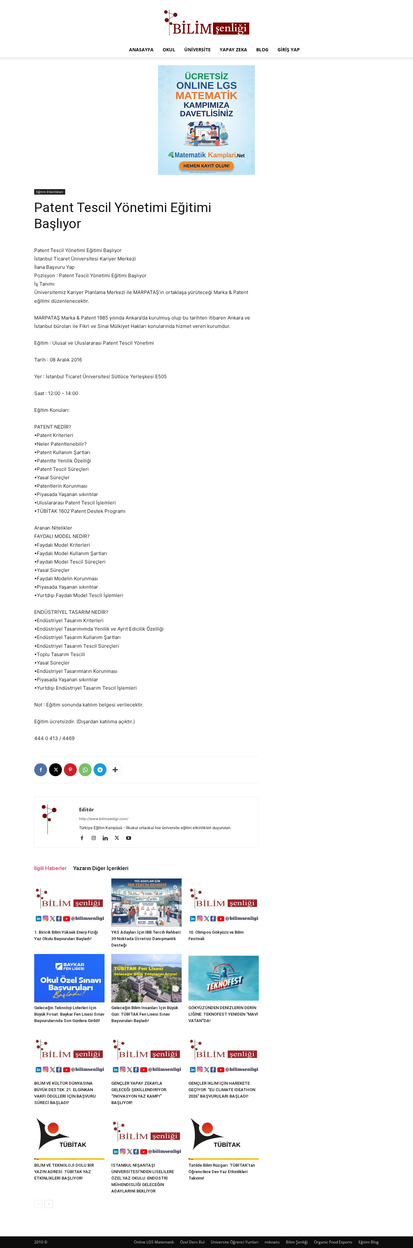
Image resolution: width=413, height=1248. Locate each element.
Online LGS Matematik (154, 1242)
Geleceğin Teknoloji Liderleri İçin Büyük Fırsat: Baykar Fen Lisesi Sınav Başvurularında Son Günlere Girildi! (69, 1014)
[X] (55, 769)
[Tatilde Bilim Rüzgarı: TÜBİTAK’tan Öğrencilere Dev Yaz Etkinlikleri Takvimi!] (223, 1135)
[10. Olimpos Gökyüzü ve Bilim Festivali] (223, 902)
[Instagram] (96, 838)
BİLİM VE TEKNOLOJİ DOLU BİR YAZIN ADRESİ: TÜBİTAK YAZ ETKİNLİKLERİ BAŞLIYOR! (64, 1172)
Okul (169, 49)
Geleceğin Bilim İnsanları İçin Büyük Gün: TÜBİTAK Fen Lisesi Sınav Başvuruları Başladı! (144, 1014)
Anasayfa (141, 49)
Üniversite (197, 49)
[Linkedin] (107, 838)
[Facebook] (40, 769)
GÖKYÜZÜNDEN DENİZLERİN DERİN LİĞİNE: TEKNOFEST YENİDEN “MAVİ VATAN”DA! (223, 1014)
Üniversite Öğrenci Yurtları (234, 1242)
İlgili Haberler (50, 868)
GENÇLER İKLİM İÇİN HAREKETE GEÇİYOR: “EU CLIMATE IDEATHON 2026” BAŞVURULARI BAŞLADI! (221, 1090)
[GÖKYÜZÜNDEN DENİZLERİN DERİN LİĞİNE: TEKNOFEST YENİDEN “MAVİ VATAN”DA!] (223, 978)
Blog (262, 49)
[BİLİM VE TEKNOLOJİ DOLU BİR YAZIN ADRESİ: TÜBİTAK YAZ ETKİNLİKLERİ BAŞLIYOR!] (69, 1135)
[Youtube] (131, 838)
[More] (115, 769)
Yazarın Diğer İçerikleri (100, 868)
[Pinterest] (70, 769)
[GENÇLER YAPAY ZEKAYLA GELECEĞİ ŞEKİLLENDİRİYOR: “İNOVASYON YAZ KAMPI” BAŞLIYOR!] (146, 1054)
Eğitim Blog (368, 1242)
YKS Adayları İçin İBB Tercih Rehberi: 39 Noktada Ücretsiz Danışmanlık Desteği (146, 939)
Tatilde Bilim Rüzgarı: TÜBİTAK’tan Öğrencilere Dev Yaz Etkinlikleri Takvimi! (221, 1172)
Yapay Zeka (233, 49)
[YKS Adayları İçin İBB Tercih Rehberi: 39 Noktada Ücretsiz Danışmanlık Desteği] (146, 902)
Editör (86, 809)
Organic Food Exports (333, 1242)
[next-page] (49, 1204)
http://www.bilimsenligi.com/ (103, 819)
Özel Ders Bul (192, 1242)
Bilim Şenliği (297, 1242)
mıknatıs (272, 1242)
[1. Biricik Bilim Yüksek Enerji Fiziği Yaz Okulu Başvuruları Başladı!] (69, 902)
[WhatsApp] (85, 769)
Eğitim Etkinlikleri (49, 191)
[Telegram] (100, 769)
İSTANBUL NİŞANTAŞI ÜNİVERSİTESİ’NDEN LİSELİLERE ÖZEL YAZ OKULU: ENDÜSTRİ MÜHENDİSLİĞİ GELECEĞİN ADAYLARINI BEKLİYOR (142, 1178)
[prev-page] (38, 1204)
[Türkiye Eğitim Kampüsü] (206, 21)
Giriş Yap (288, 49)
